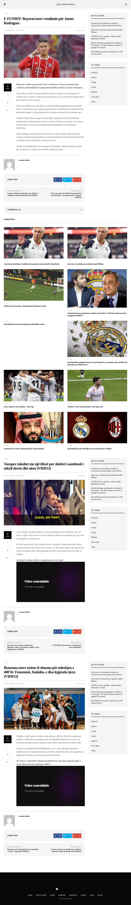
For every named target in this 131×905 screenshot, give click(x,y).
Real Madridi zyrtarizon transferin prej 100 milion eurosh (106, 53)
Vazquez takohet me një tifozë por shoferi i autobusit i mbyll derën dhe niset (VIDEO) (22, 194)
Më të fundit (41, 895)
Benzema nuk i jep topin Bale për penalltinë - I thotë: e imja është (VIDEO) (23, 850)
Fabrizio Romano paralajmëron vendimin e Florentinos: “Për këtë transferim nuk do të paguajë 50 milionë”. (106, 45)
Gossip (93, 82)
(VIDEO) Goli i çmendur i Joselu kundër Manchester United (106, 37)
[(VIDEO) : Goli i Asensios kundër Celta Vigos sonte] (97, 385)
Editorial (94, 73)
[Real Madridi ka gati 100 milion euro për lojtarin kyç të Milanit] (97, 427)
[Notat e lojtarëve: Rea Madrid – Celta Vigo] (34, 385)
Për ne (100, 895)
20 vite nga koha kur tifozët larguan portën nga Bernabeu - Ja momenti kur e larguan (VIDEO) (65, 195)
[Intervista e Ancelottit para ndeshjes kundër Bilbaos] (97, 243)
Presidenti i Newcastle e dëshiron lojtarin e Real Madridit (24, 449)
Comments (14, 210)
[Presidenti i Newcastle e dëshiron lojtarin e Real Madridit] (34, 427)
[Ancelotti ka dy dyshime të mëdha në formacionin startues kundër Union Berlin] (34, 243)
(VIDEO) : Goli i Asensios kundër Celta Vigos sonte (85, 407)
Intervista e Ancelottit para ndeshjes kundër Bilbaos (106, 31)
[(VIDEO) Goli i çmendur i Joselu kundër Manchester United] (34, 285)
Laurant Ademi (9, 30)
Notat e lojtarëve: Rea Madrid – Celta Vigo (19, 407)
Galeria (93, 77)
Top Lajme (95, 97)
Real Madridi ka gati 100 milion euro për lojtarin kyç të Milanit (89, 449)
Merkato (94, 92)
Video (93, 102)
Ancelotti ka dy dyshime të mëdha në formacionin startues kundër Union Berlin (106, 24)
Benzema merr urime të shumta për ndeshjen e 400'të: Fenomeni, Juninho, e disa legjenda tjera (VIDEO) (23, 647)
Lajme (6, 13)
